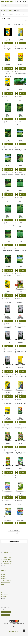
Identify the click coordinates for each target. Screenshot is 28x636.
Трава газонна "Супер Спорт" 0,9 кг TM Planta (7, 478)
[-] (2, 43)
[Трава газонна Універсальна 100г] (8, 107)
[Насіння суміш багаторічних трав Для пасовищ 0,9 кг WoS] (20, 411)
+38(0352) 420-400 (7, 563)
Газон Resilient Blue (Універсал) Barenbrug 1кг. (8, 276)
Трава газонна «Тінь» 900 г (7, 250)
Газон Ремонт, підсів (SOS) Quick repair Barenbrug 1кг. (20, 49)
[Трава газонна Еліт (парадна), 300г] (20, 158)
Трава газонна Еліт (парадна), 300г (20, 150)
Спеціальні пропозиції (6, 580)
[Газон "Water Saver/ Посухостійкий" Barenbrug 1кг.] (8, 57)
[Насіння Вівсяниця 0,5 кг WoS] (20, 81)
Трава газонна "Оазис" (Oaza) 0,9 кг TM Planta (8, 503)
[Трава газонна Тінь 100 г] (8, 133)
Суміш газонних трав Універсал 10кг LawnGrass (8, 352)
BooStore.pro (19, 632)
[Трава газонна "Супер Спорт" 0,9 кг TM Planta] (8, 486)
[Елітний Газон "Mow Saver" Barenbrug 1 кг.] (8, 385)
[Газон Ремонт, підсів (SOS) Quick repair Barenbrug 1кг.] (20, 57)
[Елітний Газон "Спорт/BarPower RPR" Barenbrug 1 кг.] (8, 82)
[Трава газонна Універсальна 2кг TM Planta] (8, 461)
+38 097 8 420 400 (7, 559)
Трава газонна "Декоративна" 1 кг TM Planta (20, 428)
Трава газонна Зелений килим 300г (20, 175)
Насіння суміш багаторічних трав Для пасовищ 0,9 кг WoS (20, 402)
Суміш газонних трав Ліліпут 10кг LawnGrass (7, 301)
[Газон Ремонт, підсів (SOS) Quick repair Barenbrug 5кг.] (20, 360)
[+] (5, 43)
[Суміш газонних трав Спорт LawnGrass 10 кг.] (20, 335)
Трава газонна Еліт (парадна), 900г (8, 226)
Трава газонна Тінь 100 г (8, 124)
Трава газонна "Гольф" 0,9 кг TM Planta (20, 503)
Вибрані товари (4, 594)
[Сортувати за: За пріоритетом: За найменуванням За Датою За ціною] (12, 14)
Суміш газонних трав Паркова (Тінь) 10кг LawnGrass (8, 327)
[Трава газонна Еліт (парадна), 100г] (8, 183)
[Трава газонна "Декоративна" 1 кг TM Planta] (20, 436)
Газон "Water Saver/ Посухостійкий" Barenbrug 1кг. (8, 49)
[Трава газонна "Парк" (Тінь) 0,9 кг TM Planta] (20, 461)
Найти (26, 5)
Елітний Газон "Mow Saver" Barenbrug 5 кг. (20, 377)
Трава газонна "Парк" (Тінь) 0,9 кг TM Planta (20, 453)
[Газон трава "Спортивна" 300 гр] (20, 133)
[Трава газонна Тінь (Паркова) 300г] (20, 107)
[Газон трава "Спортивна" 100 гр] (8, 158)
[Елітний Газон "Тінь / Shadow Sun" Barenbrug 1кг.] (8, 411)
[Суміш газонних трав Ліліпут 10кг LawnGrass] (8, 310)
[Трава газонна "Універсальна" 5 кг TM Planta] (8, 436)
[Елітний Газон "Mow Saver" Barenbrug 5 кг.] (20, 385)
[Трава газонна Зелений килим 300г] (20, 183)
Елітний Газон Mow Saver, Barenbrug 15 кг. (8, 24)
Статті (2, 584)
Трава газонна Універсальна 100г (7, 99)
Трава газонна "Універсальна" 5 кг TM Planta (8, 428)
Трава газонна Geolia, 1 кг (20, 477)
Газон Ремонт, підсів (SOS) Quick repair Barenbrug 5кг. (20, 352)
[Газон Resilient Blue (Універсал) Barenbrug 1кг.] (8, 284)
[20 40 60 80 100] (23, 14)
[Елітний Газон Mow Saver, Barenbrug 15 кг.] (8, 32)
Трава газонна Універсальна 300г (20, 200)
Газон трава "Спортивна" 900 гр (20, 251)
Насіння (10, 10)
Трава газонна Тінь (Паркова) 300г (20, 99)
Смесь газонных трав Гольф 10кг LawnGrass (20, 301)
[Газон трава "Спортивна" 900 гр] (20, 259)
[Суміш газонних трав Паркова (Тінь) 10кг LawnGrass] (8, 335)
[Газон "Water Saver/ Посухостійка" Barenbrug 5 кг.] (20, 32)
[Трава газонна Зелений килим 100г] (8, 208)
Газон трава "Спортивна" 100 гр (7, 150)
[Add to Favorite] (2, 46)
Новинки (3, 576)
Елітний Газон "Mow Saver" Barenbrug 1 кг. (7, 377)
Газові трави (16, 10)
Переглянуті (4, 596)
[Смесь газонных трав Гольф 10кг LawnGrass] (20, 310)
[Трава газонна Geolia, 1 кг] (20, 486)
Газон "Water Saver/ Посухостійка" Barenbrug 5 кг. (20, 24)
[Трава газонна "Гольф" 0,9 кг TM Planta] (20, 512)
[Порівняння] (3, 598)
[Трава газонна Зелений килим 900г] (20, 234)
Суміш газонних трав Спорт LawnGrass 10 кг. (20, 327)
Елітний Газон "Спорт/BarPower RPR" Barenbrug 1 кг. (7, 75)
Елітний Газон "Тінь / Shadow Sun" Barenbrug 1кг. (7, 402)
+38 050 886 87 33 (7, 555)
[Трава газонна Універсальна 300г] (20, 208)
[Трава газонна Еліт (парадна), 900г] (8, 234)
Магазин (5, 10)
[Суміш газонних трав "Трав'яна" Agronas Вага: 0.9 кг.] (20, 284)
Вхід (2, 592)
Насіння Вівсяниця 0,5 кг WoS (20, 73)
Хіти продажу (4, 578)
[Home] (1, 10)
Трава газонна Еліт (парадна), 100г (8, 175)
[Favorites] (20, 1)
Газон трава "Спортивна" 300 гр (20, 125)
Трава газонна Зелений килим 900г (20, 226)
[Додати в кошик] (9, 43)
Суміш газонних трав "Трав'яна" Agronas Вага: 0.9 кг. (20, 277)
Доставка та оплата (5, 582)
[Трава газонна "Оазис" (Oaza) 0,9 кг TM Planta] (8, 512)
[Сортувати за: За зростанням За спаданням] (18, 14)
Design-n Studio (16, 631)
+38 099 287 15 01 (7, 552)
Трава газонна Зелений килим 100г (8, 200)
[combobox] (14, 5)
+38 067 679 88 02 (7, 557)
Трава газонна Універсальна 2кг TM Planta (7, 453)
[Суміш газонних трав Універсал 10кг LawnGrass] (8, 360)
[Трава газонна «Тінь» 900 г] (8, 259)
